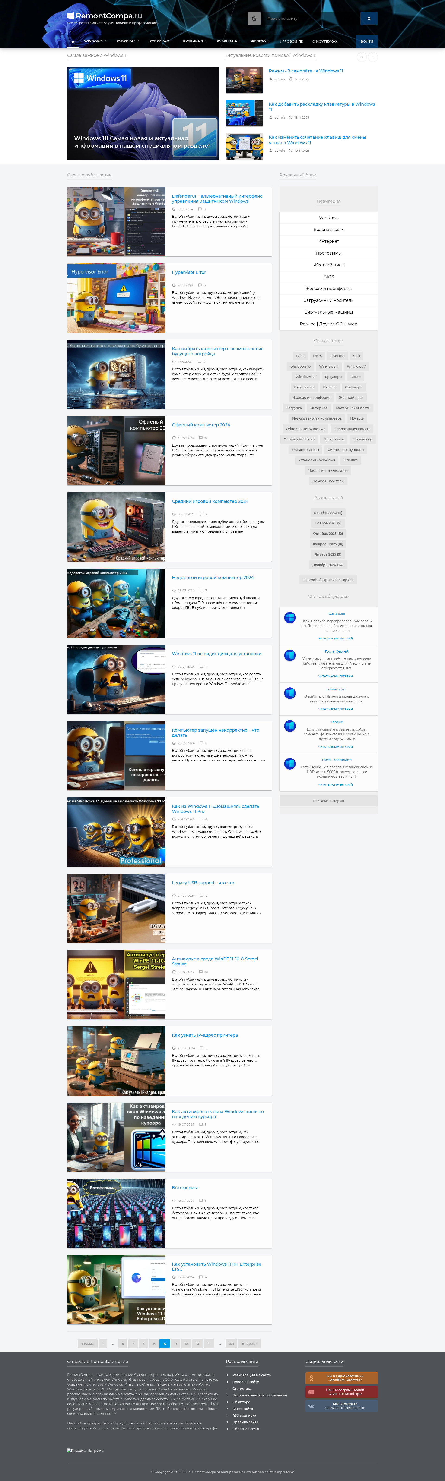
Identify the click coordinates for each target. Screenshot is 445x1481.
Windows (329, 217)
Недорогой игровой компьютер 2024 (213, 577)
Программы (329, 253)
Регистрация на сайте (251, 1375)
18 (203, 971)
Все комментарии (328, 801)
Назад (88, 1344)
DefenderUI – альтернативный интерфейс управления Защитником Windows (217, 199)
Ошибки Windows (299, 439)
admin (277, 79)
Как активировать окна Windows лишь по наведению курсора (218, 1114)
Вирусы (329, 387)
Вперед (249, 1344)
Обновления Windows (305, 429)
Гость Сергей (337, 651)
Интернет (328, 241)
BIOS (329, 276)
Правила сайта (245, 1422)
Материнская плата (353, 408)
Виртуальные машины (328, 312)
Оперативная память (352, 429)
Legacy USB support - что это (203, 882)
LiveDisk (338, 356)
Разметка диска (305, 450)
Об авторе (241, 1402)
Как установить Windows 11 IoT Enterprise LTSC (216, 1267)
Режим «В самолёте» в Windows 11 (306, 71)
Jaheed (337, 722)
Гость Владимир (337, 760)
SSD (356, 356)
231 (231, 1344)
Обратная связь (246, 1429)
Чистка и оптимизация (328, 471)
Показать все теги (328, 481)
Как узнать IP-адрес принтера (205, 1035)
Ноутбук (357, 418)
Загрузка (294, 408)
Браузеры (333, 377)
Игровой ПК (291, 41)
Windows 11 (328, 366)
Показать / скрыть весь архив (328, 580)
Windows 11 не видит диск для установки (216, 653)
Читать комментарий (335, 638)
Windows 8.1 (306, 377)
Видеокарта (304, 387)
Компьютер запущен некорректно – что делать (215, 733)
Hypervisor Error (189, 272)
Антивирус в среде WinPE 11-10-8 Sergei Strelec (215, 961)
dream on (336, 689)
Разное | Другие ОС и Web (328, 324)
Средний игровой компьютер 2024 (210, 501)
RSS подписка (244, 1415)
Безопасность (329, 229)
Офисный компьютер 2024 (201, 425)
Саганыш (336, 613)
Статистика (242, 1389)
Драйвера (353, 387)
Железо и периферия (328, 288)
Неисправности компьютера (317, 418)
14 (209, 1344)
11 (176, 1344)
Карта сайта (242, 1409)
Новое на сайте (245, 1382)
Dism (317, 356)
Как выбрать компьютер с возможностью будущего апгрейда (218, 351)
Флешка (351, 460)
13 (197, 1344)
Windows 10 (300, 366)
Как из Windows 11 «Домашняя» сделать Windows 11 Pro (215, 809)
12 (186, 1344)
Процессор (362, 439)
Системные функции (346, 450)
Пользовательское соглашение (259, 1395)
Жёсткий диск (351, 398)
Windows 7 (356, 366)
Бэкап (356, 377)
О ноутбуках (325, 41)
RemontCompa (108, 15)
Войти (367, 41)
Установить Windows (317, 460)
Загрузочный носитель (328, 300)
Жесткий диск (329, 264)
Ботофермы (185, 1187)
